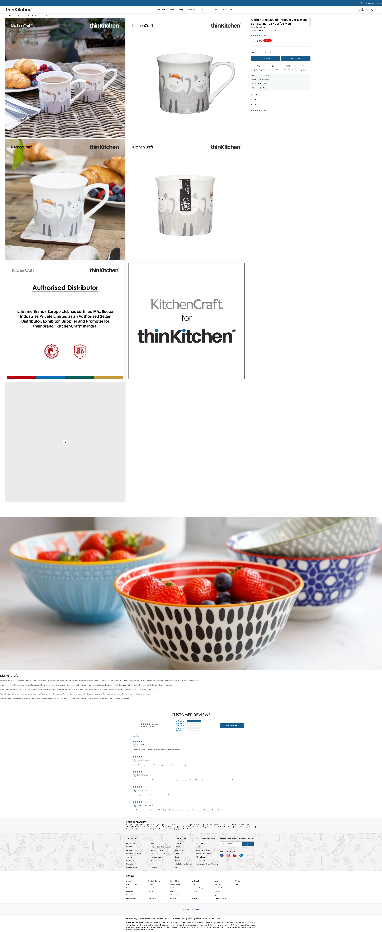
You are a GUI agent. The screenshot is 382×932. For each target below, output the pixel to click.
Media (177, 867)
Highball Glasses (137, 827)
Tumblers (252, 827)
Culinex (150, 884)
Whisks (164, 827)
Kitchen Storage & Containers (161, 854)
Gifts (152, 864)
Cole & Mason (131, 898)
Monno (216, 881)
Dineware (129, 864)
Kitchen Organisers (157, 850)
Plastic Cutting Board (155, 825)
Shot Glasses (243, 825)
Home (6, 16)
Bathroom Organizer (133, 853)
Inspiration (178, 860)
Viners (237, 881)
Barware (129, 850)
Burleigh (129, 895)
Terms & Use (200, 860)
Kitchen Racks (169, 829)
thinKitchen (194, 909)
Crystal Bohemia (154, 881)
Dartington (152, 888)
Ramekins (147, 827)
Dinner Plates (141, 829)
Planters (161, 829)
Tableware (154, 861)
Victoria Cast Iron (220, 898)
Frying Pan (178, 829)
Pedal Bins (150, 829)
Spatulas (166, 825)
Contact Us (179, 846)
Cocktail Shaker (232, 825)
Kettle (189, 829)
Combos (154, 867)
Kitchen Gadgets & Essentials (161, 847)
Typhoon (217, 895)
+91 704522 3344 (260, 83)
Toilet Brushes (190, 827)
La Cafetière (196, 881)
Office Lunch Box (220, 825)
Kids (152, 843)
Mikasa (194, 898)
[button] (161, 9)
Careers (177, 853)
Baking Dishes (172, 827)
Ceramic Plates (131, 829)
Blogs (177, 857)
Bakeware (129, 846)
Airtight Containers (176, 825)
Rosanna (217, 891)
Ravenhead (217, 884)
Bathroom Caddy (216, 827)
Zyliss (237, 888)
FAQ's (198, 846)
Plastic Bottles (228, 827)
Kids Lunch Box (209, 825)
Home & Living (131, 867)
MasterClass (196, 895)
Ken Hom (173, 888)
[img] (137, 742)
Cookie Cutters (156, 827)
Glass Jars (187, 825)
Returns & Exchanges (203, 853)
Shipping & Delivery (203, 850)
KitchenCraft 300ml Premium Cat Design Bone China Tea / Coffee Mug (28, 16)
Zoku (237, 884)
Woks (184, 829)
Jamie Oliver (174, 881)
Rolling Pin (181, 827)
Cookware (129, 857)
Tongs (128, 825)
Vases (156, 829)
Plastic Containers (197, 825)
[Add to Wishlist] (309, 21)
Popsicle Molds (142, 825)
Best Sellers (130, 843)
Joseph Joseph (175, 884)
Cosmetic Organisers (203, 827)
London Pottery (197, 888)
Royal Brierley (218, 888)
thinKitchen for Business (183, 864)
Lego (193, 884)
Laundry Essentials (157, 857)
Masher (133, 825)
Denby (150, 891)
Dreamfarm (152, 895)
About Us (178, 843)
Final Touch (152, 898)
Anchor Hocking (131, 884)
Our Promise (200, 843)
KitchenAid (174, 895)
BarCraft (129, 888)
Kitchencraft (174, 898)
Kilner (172, 891)
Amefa (128, 881)
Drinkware (130, 860)
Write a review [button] (231, 725)
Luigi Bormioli (197, 891)
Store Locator (179, 850)
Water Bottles (238, 827)
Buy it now (295, 58)
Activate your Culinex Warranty (207, 864)
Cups (246, 827)
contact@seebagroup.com (263, 88)
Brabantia (129, 891)
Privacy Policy (200, 857)
